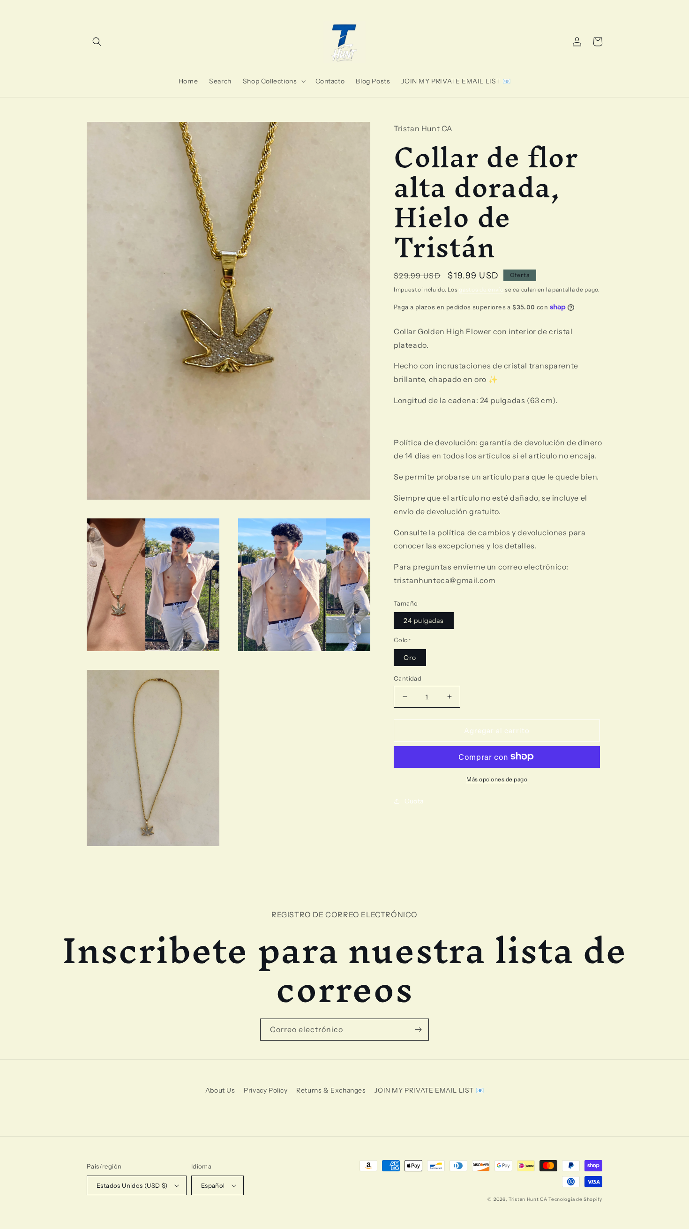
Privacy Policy (265, 1090)
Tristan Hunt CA (528, 1199)
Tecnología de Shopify (575, 1199)
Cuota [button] (414, 800)
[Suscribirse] (418, 1030)
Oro (410, 657)
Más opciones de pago (496, 778)
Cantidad (407, 678)
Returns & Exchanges (331, 1090)
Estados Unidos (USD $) (132, 1185)
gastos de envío (481, 288)
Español (213, 1185)
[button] (97, 41)
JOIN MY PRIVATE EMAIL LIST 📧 (429, 1090)
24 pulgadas (424, 620)
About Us (220, 1090)
